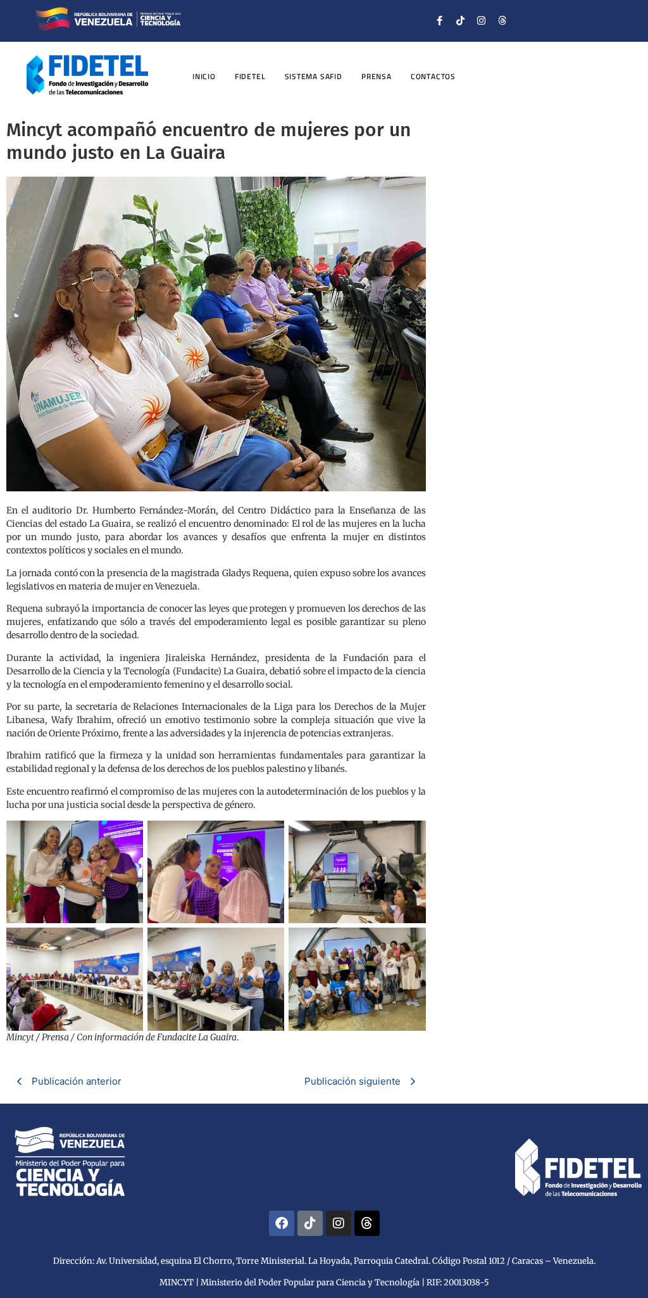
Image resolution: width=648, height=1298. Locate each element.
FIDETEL (250, 76)
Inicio (204, 76)
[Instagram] (481, 20)
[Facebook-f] (439, 20)
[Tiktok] (460, 20)
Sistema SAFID (313, 76)
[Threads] (502, 20)
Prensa (376, 76)
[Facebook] (281, 1223)
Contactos (433, 76)
